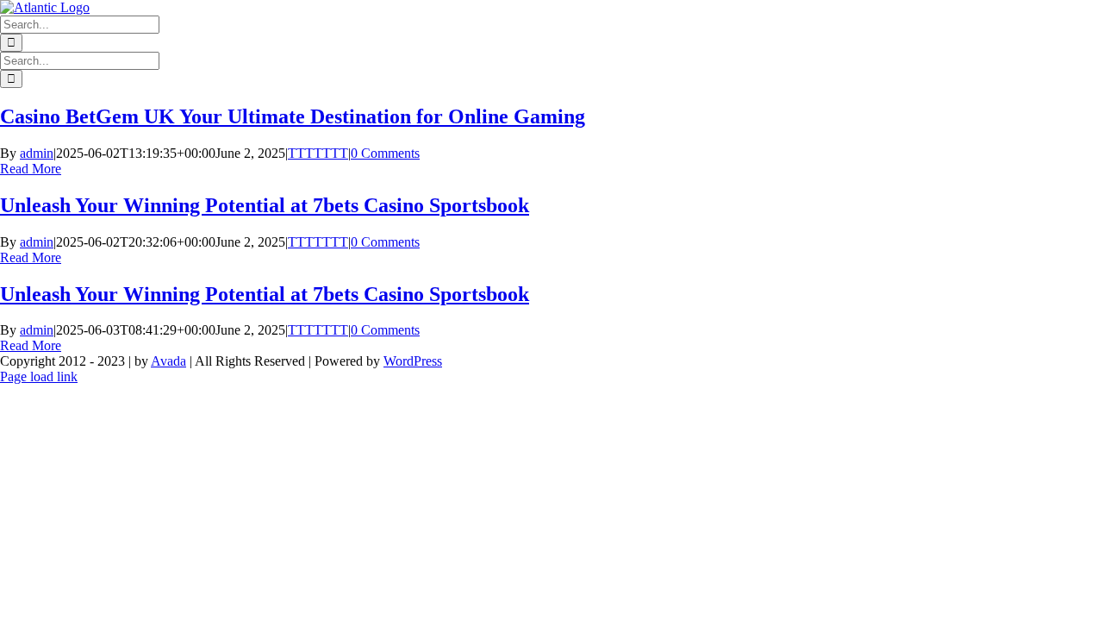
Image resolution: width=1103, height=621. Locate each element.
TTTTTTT (318, 153)
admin (36, 153)
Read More (30, 168)
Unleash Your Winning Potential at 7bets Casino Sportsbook (264, 205)
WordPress (412, 361)
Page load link (39, 376)
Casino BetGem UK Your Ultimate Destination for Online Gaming (292, 116)
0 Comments (385, 153)
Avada (168, 361)
